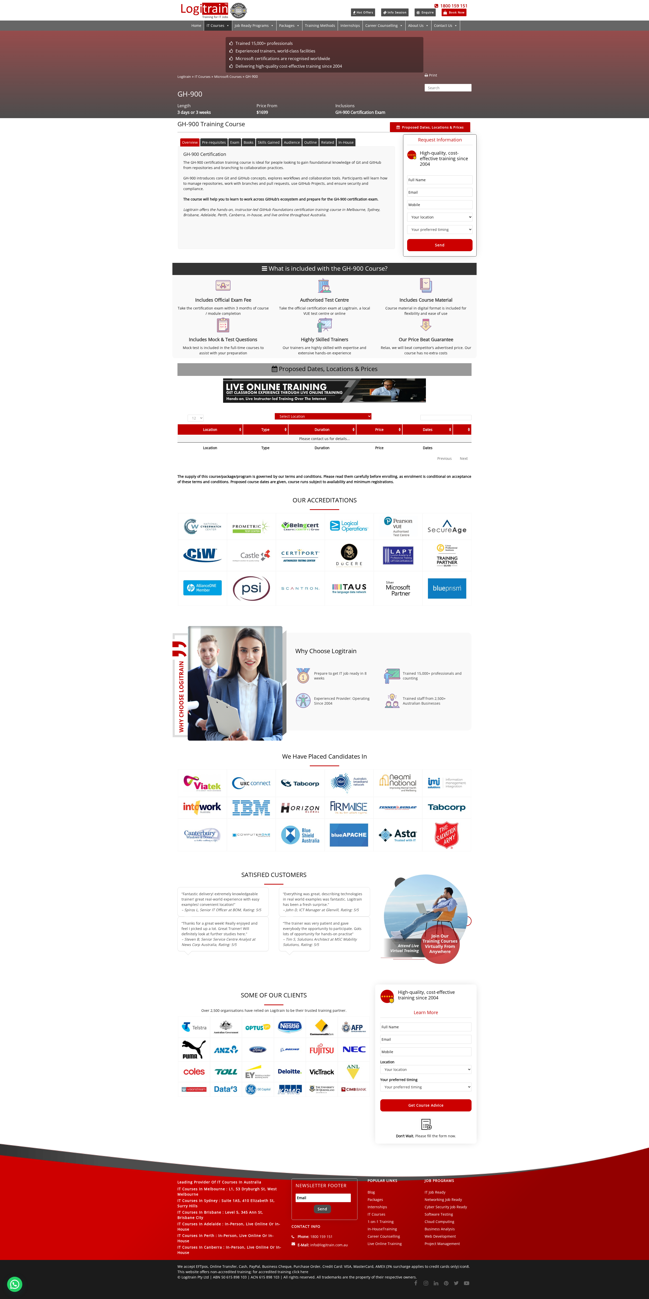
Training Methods (320, 25)
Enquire (427, 12)
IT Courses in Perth (195, 1235)
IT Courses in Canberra (199, 1247)
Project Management (442, 1243)
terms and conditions (210, 481)
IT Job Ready (435, 1192)
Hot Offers (365, 12)
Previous (444, 458)
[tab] (190, 142)
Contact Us (443, 25)
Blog (371, 1192)
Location (210, 429)
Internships (350, 25)
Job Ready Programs (252, 25)
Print (432, 75)
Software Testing (439, 1214)
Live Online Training (385, 1243)
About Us (416, 25)
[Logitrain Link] (214, 16)
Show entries (197, 418)
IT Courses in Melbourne (201, 1188)
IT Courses (215, 25)
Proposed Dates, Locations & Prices (433, 127)
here (304, 1271)
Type (265, 429)
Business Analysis (440, 1229)
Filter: (413, 417)
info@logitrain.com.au (329, 1244)
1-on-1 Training (381, 1221)
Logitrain (184, 76)
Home (196, 25)
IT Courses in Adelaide (199, 1223)
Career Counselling (381, 25)
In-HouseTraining (382, 1229)
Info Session (397, 12)
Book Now (456, 12)
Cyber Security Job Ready (446, 1206)
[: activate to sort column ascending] (462, 429)
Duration (322, 429)
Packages (287, 25)
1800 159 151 (453, 6)
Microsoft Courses (228, 76)
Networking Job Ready (443, 1199)
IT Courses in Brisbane (199, 1212)
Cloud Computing (439, 1221)
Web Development (440, 1236)
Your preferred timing (399, 1079)
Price (379, 429)
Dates (427, 429)
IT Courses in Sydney (197, 1200)
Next (464, 458)
